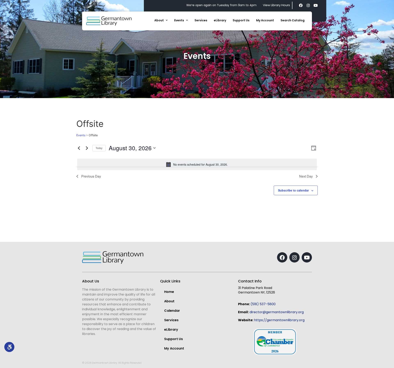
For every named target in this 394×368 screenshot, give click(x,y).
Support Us (241, 20)
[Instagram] (308, 5)
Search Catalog (293, 20)
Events (179, 20)
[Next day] (86, 148)
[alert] (197, 164)
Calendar (172, 310)
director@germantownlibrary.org (277, 312)
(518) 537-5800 (263, 304)
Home (169, 291)
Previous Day (91, 176)
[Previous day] (78, 148)
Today (99, 148)
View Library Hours (276, 5)
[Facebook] (301, 5)
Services (201, 20)
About (159, 20)
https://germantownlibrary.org (279, 320)
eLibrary (220, 20)
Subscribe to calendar (293, 190)
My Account (265, 20)
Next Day (306, 176)
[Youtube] (315, 5)
